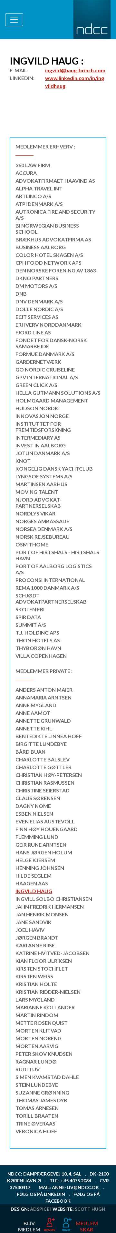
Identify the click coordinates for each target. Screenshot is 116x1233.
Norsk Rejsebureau (42, 537)
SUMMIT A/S (30, 625)
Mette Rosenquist (41, 1023)
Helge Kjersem (35, 860)
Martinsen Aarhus (41, 484)
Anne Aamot (32, 713)
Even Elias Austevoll (45, 821)
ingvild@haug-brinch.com (75, 70)
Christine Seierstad (42, 790)
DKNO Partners (36, 278)
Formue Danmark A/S (44, 354)
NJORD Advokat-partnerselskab (38, 502)
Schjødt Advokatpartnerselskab (51, 598)
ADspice (39, 1209)
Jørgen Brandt (36, 937)
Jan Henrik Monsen (42, 914)
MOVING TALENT (36, 492)
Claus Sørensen (37, 798)
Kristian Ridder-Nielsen (48, 992)
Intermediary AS (38, 437)
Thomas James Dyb (41, 1100)
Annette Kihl (33, 728)
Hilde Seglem (33, 875)
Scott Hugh (90, 1209)
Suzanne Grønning (42, 1092)
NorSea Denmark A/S (43, 529)
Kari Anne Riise (35, 945)
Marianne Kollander (45, 1007)
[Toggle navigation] (14, 19)
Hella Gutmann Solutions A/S (58, 393)
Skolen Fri (29, 609)
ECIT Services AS (36, 317)
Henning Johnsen (39, 868)
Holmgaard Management (51, 400)
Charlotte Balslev (42, 759)
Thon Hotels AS (37, 640)
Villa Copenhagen (41, 656)
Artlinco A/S (33, 196)
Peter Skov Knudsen (43, 1054)
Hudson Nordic (37, 408)
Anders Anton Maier (43, 690)
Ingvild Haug (33, 891)
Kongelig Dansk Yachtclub (54, 468)
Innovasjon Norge (42, 416)
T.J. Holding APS (37, 632)
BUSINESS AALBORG (40, 247)
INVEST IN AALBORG (40, 445)
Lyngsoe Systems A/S (43, 476)
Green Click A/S (36, 385)
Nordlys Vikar (35, 513)
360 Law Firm (32, 165)
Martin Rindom (36, 1015)
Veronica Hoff (36, 1131)
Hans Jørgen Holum (43, 852)
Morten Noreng (38, 1038)
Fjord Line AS (33, 332)
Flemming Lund (36, 837)
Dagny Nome (33, 806)
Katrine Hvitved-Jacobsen (52, 953)
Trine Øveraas (35, 1123)
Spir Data (28, 617)
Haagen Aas (31, 883)
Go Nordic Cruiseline (45, 369)
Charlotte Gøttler (43, 767)
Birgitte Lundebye (41, 744)
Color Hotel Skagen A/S (49, 255)
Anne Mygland (35, 705)
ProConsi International (50, 580)
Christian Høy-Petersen (48, 775)
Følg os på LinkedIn (41, 1194)
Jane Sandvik (33, 922)
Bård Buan (30, 752)
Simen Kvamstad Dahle (47, 1077)
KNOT (23, 461)
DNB (21, 293)
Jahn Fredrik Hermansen (49, 906)
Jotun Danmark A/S (42, 453)
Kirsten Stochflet (41, 968)
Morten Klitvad (38, 1030)
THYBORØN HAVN (38, 648)
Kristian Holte (36, 984)
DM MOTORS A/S (36, 286)
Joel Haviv (29, 930)
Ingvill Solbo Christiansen (53, 899)
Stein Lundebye (36, 1085)
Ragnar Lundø (36, 1061)
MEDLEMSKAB (87, 1226)
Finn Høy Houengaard (46, 829)
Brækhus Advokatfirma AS (53, 239)
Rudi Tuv (27, 1069)
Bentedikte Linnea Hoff (48, 736)
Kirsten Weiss (34, 976)
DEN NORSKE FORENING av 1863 (55, 270)
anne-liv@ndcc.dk (75, 1187)
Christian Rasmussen (44, 783)
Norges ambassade (42, 521)
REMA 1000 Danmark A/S (47, 588)
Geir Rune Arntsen (40, 844)
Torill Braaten (36, 1116)
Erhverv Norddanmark (48, 324)
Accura (26, 173)
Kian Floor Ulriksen (43, 961)
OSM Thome (31, 544)
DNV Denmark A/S (39, 301)
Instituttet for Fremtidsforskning (43, 427)
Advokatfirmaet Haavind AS (55, 181)
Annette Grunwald (43, 721)
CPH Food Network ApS (48, 263)
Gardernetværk (38, 362)
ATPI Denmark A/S (39, 204)
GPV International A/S (46, 377)
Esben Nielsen (34, 813)
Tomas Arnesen (37, 1108)
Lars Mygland (35, 999)
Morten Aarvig (36, 1046)
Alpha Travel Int (39, 188)
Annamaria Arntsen (43, 697)
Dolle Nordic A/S (39, 309)
